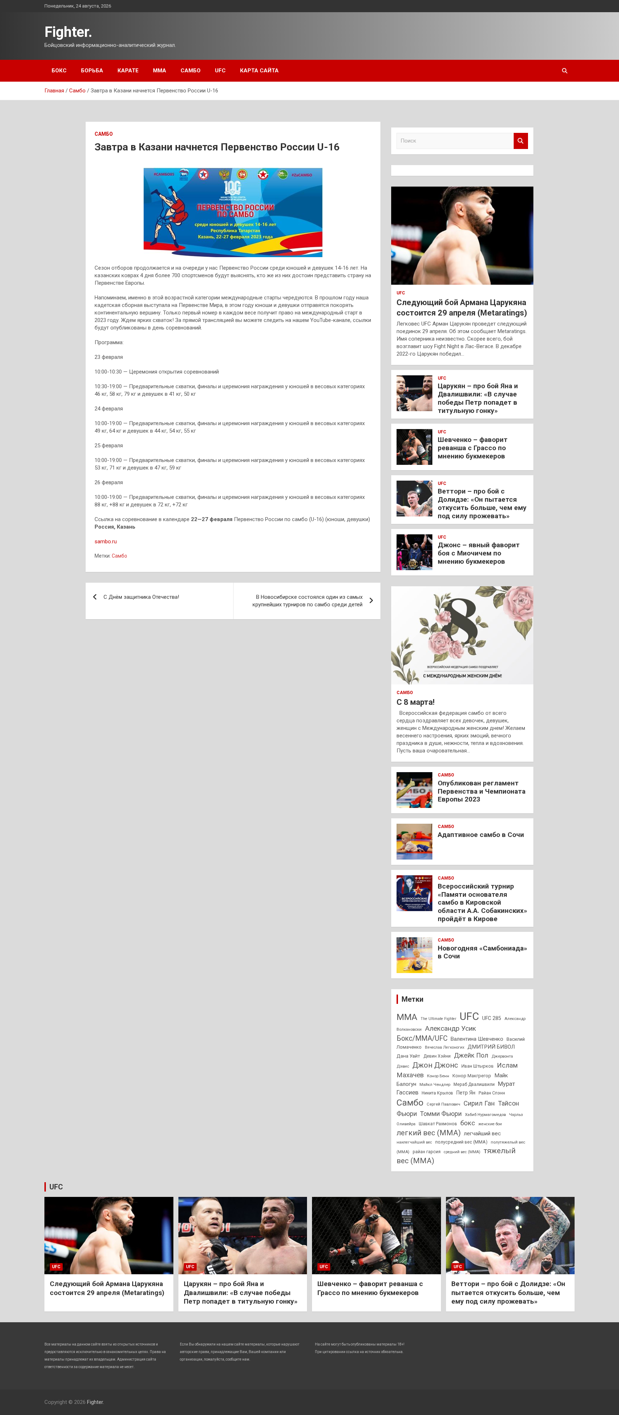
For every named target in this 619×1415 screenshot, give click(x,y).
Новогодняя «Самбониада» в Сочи (482, 952)
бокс (467, 1123)
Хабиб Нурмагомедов (485, 1114)
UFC (220, 70)
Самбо (191, 70)
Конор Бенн (438, 1075)
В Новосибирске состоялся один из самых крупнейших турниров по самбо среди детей (308, 601)
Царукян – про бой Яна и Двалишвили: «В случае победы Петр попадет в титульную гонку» (478, 398)
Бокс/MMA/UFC (422, 1038)
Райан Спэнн (492, 1093)
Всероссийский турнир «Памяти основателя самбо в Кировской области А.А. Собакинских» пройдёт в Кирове (482, 902)
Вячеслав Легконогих (444, 1047)
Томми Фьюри (441, 1113)
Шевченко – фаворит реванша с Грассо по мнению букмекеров (473, 447)
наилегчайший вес (414, 1142)
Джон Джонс (435, 1065)
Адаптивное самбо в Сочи (481, 835)
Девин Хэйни (437, 1056)
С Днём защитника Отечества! (141, 597)
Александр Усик (450, 1028)
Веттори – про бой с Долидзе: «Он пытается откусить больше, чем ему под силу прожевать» (482, 503)
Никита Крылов (437, 1093)
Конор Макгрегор (471, 1075)
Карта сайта (259, 70)
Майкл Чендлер (434, 1084)
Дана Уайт (408, 1056)
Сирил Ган (479, 1103)
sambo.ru (106, 541)
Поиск (521, 141)
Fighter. (68, 32)
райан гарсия (427, 1151)
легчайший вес (482, 1133)
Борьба (92, 70)
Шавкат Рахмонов (438, 1123)
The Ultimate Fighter (438, 1018)
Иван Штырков (477, 1066)
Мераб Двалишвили (474, 1084)
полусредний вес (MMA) (461, 1142)
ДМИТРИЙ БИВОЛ (491, 1047)
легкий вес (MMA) (429, 1132)
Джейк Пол (471, 1055)
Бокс (59, 70)
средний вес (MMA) (462, 1152)
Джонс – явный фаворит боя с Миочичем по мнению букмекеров (479, 553)
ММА (159, 70)
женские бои (490, 1124)
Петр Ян (465, 1093)
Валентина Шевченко (477, 1039)
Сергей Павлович (443, 1104)
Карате (128, 70)
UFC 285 (491, 1018)
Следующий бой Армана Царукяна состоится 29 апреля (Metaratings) (107, 1288)
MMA (407, 1017)
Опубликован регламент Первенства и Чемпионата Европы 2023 (482, 791)
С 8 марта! (416, 702)
